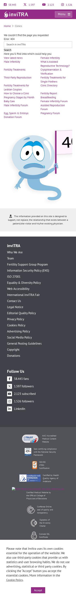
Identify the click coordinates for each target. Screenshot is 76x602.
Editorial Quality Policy (21, 313)
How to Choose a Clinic (16, 93)
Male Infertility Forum (16, 105)
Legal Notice (15, 306)
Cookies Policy (16, 325)
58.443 (12, 4)
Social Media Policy (19, 337)
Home (7, 26)
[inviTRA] (16, 14)
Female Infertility (50, 58)
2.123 (50, 4)
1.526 (68, 4)
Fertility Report (49, 93)
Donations (13, 355)
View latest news (13, 58)
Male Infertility (12, 61)
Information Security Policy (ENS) (28, 270)
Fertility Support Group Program (27, 264)
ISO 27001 (13, 276)
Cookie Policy (14, 579)
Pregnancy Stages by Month (19, 97)
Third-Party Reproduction (17, 77)
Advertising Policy (18, 331)
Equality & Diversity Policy (24, 282)
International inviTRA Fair (23, 294)
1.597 (31, 4)
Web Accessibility (18, 288)
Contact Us (14, 300)
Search (7, 50)
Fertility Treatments (14, 69)
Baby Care (9, 101)
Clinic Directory (49, 85)
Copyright (13, 349)
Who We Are (15, 252)
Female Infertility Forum (54, 101)
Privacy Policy (15, 319)
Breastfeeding (48, 97)
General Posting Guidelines (24, 343)
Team (10, 258)
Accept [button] (38, 590)
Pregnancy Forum (50, 113)
